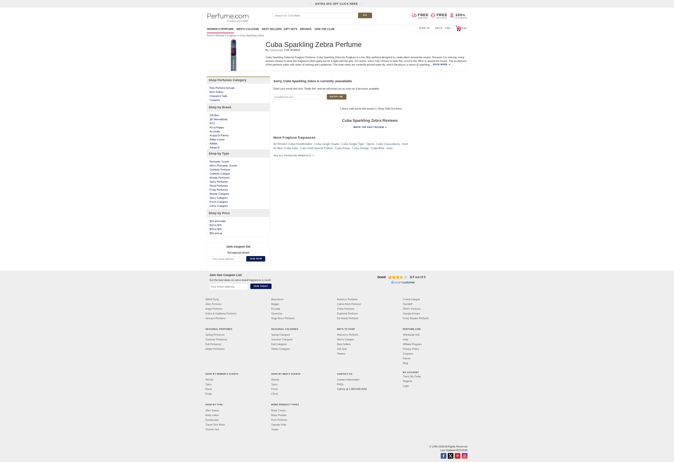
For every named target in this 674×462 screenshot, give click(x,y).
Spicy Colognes (219, 197)
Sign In (424, 28)
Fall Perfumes (213, 344)
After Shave (212, 410)
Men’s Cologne (345, 339)
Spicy (208, 384)
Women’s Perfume (347, 334)
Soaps (275, 429)
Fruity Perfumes (219, 189)
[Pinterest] (457, 456)
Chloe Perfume (345, 308)
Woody (209, 379)
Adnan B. (215, 147)
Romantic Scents (219, 161)
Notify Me (336, 97)
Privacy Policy (411, 348)
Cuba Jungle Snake (326, 143)
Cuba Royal (342, 148)
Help (439, 28)
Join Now (256, 258)
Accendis (215, 131)
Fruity (208, 393)
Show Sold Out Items (390, 108)
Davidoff (407, 304)
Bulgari (275, 304)
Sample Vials (278, 424)
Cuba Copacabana (388, 143)
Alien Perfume (213, 304)
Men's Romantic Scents (223, 165)
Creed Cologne (411, 299)
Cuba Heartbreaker (300, 143)
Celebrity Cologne (220, 173)
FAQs (340, 384)
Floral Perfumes (219, 185)
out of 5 (418, 277)
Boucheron (277, 299)
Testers (341, 353)
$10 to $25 (216, 225)
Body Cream (278, 410)
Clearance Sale (218, 95)
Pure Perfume (279, 419)
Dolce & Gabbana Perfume (220, 313)
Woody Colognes (219, 193)
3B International (218, 119)
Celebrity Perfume (220, 169)
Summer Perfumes (216, 339)
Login (406, 385)
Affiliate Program (412, 344)
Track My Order (412, 376)
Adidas (213, 143)
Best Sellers (272, 29)
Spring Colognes (280, 334)
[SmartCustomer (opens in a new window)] (403, 283)
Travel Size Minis (215, 424)
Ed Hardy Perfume (347, 318)
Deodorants (212, 419)
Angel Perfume (213, 308)
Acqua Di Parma (219, 135)
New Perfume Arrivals (222, 87)
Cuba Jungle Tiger (352, 143)
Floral (208, 389)
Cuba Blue (377, 148)
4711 (212, 123)
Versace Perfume (215, 318)
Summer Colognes (282, 339)
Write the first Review (368, 127)
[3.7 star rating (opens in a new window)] (397, 277)
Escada (275, 308)
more (405, 143)
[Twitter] (450, 456)
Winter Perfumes (215, 348)
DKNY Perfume (412, 308)
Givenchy (276, 313)
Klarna (406, 358)
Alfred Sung (212, 299)
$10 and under (218, 221)
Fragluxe (276, 50)
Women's (220, 29)
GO (365, 15)
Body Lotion (212, 415)
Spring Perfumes (215, 334)
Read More (440, 64)
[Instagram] (464, 456)
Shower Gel (212, 429)
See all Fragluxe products (292, 155)
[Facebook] (443, 456)
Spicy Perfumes (219, 181)
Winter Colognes (280, 348)
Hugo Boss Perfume (283, 318)
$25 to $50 (216, 229)
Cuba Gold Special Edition (316, 148)
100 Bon (214, 115)
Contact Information (348, 379)
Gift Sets (290, 29)
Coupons (215, 99)
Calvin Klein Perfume (349, 304)
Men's (247, 29)
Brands (306, 29)
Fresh (274, 389)
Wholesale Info (411, 334)
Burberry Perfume (347, 299)
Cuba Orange (360, 148)
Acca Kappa (217, 127)
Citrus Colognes (219, 205)
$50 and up (216, 233)
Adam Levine (217, 139)
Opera (370, 143)
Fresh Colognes (219, 201)
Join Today (260, 286)
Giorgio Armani (411, 313)
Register (407, 381)
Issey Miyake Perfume (416, 318)
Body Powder (279, 415)
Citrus (274, 393)
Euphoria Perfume (347, 313)
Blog (405, 363)
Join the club (324, 29)
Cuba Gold (291, 148)
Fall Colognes (279, 344)
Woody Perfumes (220, 177)
